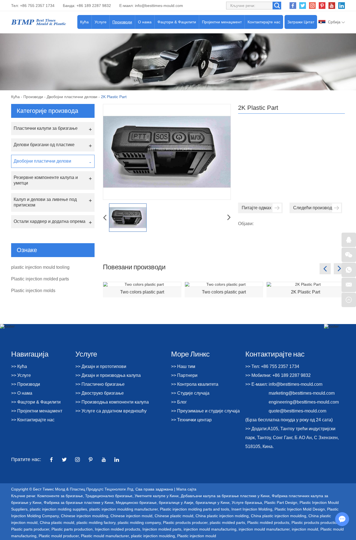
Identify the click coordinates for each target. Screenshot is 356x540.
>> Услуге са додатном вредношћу (111, 411)
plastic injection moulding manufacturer (123, 509)
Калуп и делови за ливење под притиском (45, 202)
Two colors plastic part (142, 292)
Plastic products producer (185, 522)
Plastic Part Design (280, 502)
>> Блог (179, 402)
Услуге (101, 22)
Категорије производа (47, 110)
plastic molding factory (95, 522)
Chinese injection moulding (84, 516)
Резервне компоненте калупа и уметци (46, 180)
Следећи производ (312, 207)
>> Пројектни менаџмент (36, 411)
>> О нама (21, 393)
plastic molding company (139, 522)
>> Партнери (184, 375)
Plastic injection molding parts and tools (194, 509)
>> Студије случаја (190, 393)
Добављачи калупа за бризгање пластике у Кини (225, 496)
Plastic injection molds (33, 290)
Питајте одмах (256, 207)
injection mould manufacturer (264, 529)
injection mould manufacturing (210, 529)
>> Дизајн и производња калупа (108, 375)
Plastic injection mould (196, 536)
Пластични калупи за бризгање (46, 128)
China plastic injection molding (222, 516)
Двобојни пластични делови (72, 96)
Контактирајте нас (264, 22)
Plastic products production (315, 522)
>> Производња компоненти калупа (112, 402)
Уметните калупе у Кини (157, 496)
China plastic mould (57, 522)
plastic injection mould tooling (40, 267)
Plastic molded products (268, 522)
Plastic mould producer (59, 536)
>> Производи (25, 384)
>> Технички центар (191, 419)
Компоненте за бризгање (60, 496)
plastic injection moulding (153, 536)
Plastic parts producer (30, 529)
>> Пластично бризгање (100, 384)
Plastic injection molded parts (40, 279)
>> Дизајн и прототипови (100, 366)
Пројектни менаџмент (222, 22)
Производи (122, 22)
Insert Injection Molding (251, 509)
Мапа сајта (186, 489)
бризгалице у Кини (212, 502)
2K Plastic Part (305, 292)
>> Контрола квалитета (194, 384)
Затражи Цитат (300, 22)
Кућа (84, 22)
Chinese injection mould (131, 516)
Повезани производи (134, 267)
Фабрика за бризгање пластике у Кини (78, 502)
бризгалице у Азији (176, 502)
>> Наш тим (183, 366)
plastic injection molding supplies (58, 509)
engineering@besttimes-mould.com (304, 402)
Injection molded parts (161, 529)
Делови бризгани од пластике (44, 144)
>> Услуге (21, 375)
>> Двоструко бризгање (99, 393)
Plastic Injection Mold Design (300, 509)
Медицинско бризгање (136, 502)
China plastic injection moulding (278, 516)
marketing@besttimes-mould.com (302, 393)
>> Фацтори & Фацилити (36, 402)
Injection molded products (117, 529)
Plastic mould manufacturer (105, 536)
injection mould (305, 529)
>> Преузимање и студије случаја (205, 411)
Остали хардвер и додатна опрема (49, 221)
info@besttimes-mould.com (159, 5)
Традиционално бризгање (108, 496)
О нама (145, 22)
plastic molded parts (227, 522)
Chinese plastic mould (174, 516)
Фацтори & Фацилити (176, 22)
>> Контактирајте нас (33, 419)
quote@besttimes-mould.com (297, 411)
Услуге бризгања (247, 502)
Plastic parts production (72, 529)
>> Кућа (19, 366)
